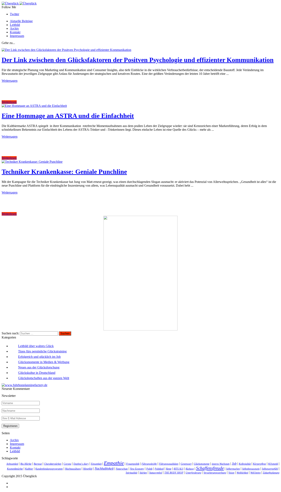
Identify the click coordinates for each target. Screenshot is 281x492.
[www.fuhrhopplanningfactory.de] (24, 385)
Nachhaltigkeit (104, 468)
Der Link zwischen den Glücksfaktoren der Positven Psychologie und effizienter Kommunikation (138, 60)
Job (234, 463)
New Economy (137, 468)
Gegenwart (186, 463)
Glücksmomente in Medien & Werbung (43, 362)
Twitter (14, 14)
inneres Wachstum (221, 463)
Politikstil (159, 468)
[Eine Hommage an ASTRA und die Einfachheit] (34, 105)
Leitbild (15, 25)
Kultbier (29, 468)
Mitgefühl (87, 468)
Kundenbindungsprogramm (49, 468)
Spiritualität (131, 472)
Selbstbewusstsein (251, 468)
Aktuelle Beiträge (21, 21)
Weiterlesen (9, 102)
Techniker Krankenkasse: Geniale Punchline (64, 171)
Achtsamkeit (12, 463)
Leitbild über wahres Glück (36, 346)
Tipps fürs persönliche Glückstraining (42, 351)
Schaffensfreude (210, 468)
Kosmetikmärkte (15, 468)
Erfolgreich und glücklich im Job (39, 356)
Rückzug (190, 468)
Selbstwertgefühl (270, 468)
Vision (231, 472)
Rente (168, 468)
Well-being (255, 472)
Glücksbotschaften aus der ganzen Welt (43, 378)
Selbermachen (233, 468)
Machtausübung (73, 468)
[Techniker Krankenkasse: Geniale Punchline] (32, 161)
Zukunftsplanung (271, 472)
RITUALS (178, 468)
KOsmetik (273, 463)
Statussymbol (155, 472)
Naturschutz (122, 468)
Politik (149, 468)
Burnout (38, 463)
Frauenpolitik (132, 463)
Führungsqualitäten (168, 463)
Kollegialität (245, 463)
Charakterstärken (52, 463)
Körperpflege (259, 463)
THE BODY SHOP (173, 472)
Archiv (14, 28)
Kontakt (15, 32)
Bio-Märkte (25, 463)
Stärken (143, 472)
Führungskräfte (149, 463)
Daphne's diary (81, 463)
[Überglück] (19, 3)
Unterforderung (193, 472)
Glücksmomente (201, 463)
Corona (67, 463)
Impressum (17, 36)
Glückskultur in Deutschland (36, 372)
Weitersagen (9, 80)
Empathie (114, 463)
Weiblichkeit (242, 472)
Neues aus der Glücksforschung (38, 367)
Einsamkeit (96, 463)
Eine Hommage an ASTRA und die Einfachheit (68, 115)
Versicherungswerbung (214, 472)
